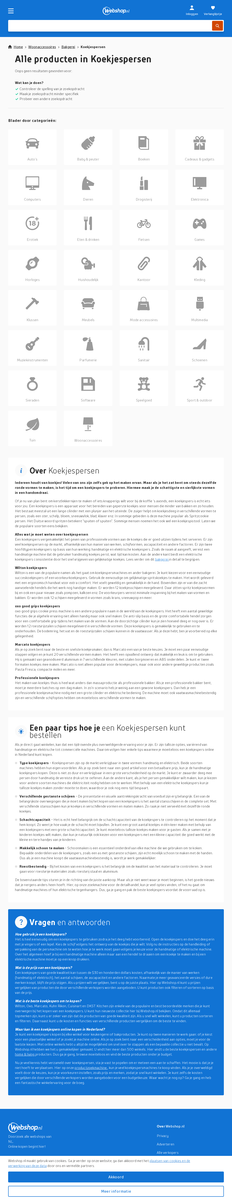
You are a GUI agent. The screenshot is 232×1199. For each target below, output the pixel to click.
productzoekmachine (91, 1068)
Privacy (163, 1136)
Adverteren (165, 1144)
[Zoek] (217, 26)
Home (18, 47)
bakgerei (162, 559)
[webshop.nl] (116, 11)
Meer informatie (116, 1191)
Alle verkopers (168, 1152)
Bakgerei (68, 47)
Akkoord (116, 1176)
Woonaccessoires (42, 47)
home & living (25, 1054)
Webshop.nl (175, 1126)
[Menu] (11, 11)
